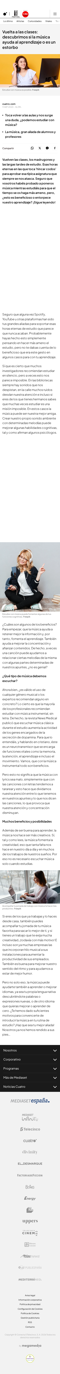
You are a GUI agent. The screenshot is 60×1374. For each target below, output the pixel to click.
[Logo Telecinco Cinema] (30, 1233)
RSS (30, 1322)
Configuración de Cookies (30, 1309)
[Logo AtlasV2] (30, 1256)
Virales (48, 21)
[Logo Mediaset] (30, 1103)
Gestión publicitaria (30, 1318)
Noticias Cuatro (14, 1086)
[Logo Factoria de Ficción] (30, 1175)
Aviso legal (30, 1295)
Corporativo (12, 1059)
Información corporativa (30, 1300)
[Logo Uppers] (30, 1221)
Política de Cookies (30, 1313)
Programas (11, 1068)
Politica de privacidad (30, 1304)
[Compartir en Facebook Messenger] (47, 148)
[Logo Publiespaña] (30, 1268)
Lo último (8, 21)
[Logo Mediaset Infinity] (30, 1117)
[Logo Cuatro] (30, 1141)
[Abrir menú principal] (55, 14)
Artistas (20, 21)
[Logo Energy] (30, 1198)
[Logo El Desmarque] (30, 1164)
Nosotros (10, 1050)
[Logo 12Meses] (30, 1244)
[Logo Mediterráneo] (30, 1279)
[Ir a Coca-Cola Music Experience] (20, 14)
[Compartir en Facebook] (55, 148)
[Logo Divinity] (30, 1152)
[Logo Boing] (30, 1187)
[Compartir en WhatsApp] (32, 148)
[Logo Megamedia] (31, 1345)
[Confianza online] (30, 1361)
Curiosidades (35, 21)
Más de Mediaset (15, 1077)
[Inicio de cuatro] (5, 14)
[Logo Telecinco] (30, 1129)
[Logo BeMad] (30, 1210)
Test (58, 21)
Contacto (30, 1327)
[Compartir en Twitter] (40, 148)
